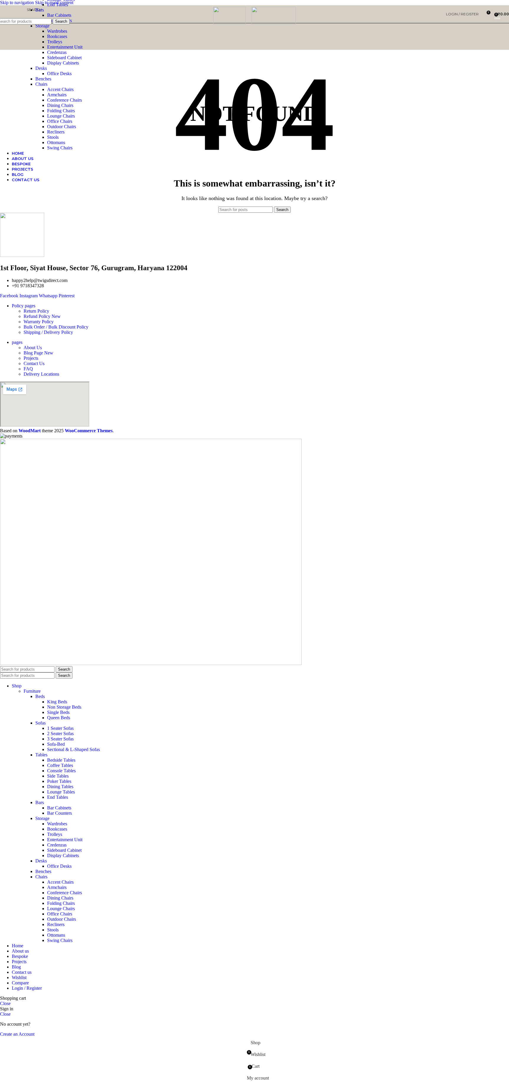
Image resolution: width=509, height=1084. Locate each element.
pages (17, 342)
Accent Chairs (60, 89)
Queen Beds (58, 717)
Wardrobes (57, 31)
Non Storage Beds (64, 707)
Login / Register (27, 988)
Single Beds (58, 712)
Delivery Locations (41, 374)
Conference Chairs (64, 100)
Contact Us (34, 363)
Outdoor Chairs (61, 126)
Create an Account (17, 1034)
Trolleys (54, 41)
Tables (41, 754)
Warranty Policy (39, 321)
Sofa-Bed (56, 744)
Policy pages (23, 305)
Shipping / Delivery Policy (48, 332)
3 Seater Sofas (60, 738)
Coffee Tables (60, 765)
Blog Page (38, 352)
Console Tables (61, 770)
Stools (53, 137)
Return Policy (36, 311)
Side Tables (58, 775)
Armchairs (57, 94)
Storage (42, 25)
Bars (39, 802)
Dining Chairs (60, 105)
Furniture (32, 691)
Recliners (56, 131)
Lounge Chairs (61, 115)
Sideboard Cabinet (64, 57)
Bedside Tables (61, 760)
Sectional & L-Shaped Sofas (73, 749)
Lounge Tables (61, 791)
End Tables (57, 797)
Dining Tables (60, 786)
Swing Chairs (59, 147)
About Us (33, 347)
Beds (40, 696)
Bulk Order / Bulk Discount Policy (56, 326)
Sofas (40, 722)
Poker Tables (59, 781)
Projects (31, 358)
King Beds (57, 701)
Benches (43, 78)
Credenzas (57, 52)
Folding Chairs (61, 110)
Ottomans (56, 142)
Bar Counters (59, 813)
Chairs (41, 84)
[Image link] (151, 663)
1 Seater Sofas (60, 728)
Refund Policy (42, 316)
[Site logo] (229, 22)
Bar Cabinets (59, 807)
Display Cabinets (63, 62)
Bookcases (57, 36)
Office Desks (59, 73)
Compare (20, 982)
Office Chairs (59, 121)
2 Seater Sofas (60, 733)
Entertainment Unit (64, 47)
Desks (41, 68)
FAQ (28, 368)
